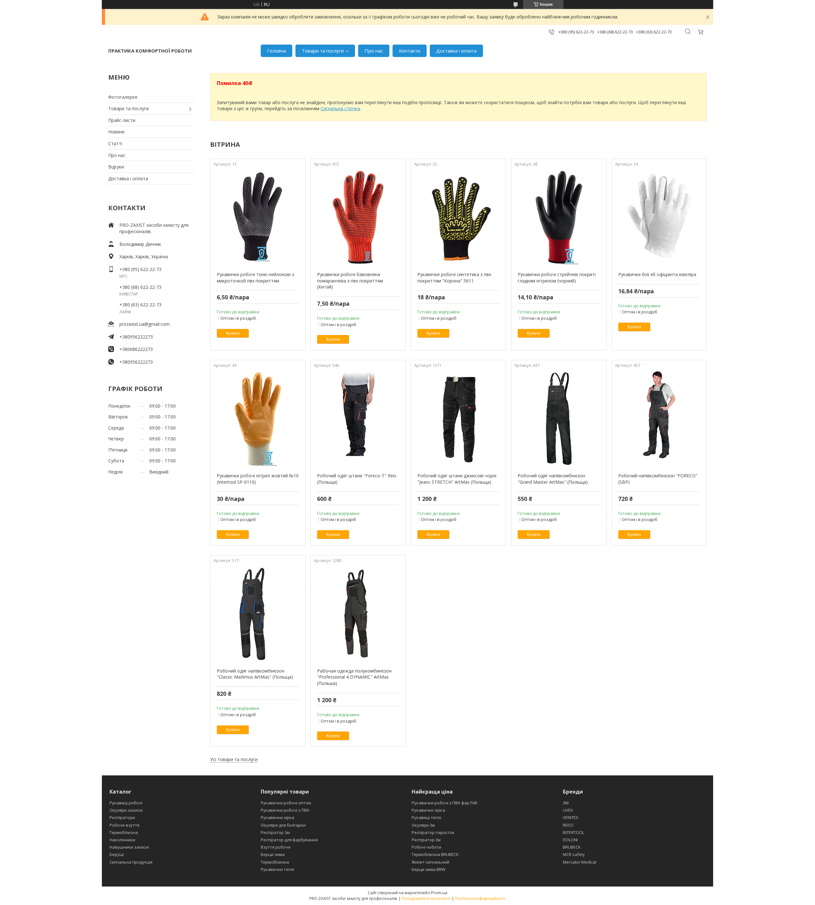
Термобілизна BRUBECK (435, 854)
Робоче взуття (124, 825)
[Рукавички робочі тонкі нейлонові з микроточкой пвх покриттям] (257, 217)
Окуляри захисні (126, 810)
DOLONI (570, 840)
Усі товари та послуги (234, 759)
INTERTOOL (573, 832)
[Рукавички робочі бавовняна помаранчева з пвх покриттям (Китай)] (358, 217)
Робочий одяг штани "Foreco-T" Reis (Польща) (356, 479)
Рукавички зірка (277, 817)
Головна (276, 50)
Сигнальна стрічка (340, 108)
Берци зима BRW (428, 869)
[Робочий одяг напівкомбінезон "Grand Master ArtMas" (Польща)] (558, 418)
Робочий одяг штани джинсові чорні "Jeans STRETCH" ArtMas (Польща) (456, 479)
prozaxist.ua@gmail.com (144, 324)
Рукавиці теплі (426, 817)
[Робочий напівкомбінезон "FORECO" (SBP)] (659, 418)
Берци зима (273, 854)
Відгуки (116, 167)
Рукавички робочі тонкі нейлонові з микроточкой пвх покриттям (255, 277)
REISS (568, 825)
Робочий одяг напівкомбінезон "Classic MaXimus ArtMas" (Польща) (255, 674)
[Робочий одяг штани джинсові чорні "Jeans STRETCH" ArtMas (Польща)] (458, 418)
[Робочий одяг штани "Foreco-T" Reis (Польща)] (358, 418)
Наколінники (122, 840)
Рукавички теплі (277, 869)
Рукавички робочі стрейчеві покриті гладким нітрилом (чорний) (557, 277)
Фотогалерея (122, 97)
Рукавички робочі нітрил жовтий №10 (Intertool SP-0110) (258, 479)
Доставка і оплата (456, 50)
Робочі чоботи (426, 847)
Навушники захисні (129, 847)
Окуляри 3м (423, 825)
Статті (115, 143)
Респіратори (122, 817)
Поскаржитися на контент (426, 898)
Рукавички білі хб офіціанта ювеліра (657, 274)
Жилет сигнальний (430, 862)
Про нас (374, 50)
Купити (232, 333)
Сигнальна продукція (131, 862)
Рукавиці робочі (126, 803)
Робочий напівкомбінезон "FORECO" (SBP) (658, 479)
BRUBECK (572, 847)
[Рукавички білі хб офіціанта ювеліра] (659, 217)
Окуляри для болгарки (283, 825)
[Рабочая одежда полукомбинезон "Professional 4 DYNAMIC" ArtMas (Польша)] (358, 613)
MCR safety (574, 854)
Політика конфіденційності (480, 898)
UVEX (568, 810)
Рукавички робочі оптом (286, 803)
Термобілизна (124, 832)
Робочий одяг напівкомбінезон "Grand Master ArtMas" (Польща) (553, 479)
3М (566, 803)
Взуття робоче (276, 847)
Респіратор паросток (433, 832)
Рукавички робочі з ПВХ (285, 810)
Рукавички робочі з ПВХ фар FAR (444, 803)
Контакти (409, 50)
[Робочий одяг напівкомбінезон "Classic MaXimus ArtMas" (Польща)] (257, 613)
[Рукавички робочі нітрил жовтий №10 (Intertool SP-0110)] (257, 418)
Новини (116, 132)
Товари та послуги (323, 50)
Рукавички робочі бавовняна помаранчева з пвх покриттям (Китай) (350, 280)
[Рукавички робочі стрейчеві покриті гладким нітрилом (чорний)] (558, 217)
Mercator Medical (579, 862)
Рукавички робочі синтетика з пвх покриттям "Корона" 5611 (454, 277)
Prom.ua (439, 892)
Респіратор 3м (275, 832)
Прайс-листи (121, 120)
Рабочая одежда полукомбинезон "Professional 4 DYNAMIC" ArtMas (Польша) (354, 677)
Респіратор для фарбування (289, 840)
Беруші (117, 854)
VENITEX (570, 817)
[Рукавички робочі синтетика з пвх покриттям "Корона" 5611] (458, 217)
